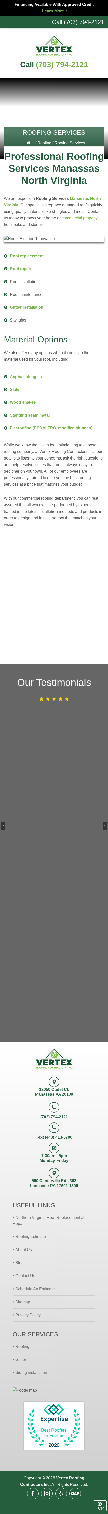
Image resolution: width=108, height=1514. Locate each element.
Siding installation (31, 1372)
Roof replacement (27, 256)
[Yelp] (61, 1493)
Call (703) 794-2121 (78, 22)
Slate (14, 389)
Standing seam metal (30, 415)
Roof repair (20, 269)
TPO (52, 428)
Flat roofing (21, 428)
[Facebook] (32, 1493)
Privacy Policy (28, 1315)
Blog (19, 1263)
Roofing (44, 143)
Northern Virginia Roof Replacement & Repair (48, 1220)
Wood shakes (23, 402)
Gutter (20, 1359)
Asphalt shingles (26, 377)
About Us (23, 1250)
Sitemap (22, 1302)
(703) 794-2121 (62, 64)
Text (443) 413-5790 (54, 1137)
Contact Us (25, 1276)
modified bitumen (74, 428)
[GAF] (75, 1493)
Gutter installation (26, 307)
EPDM (40, 428)
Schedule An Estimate (35, 1289)
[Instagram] (46, 1493)
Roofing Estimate (30, 1236)
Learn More (53, 11)
